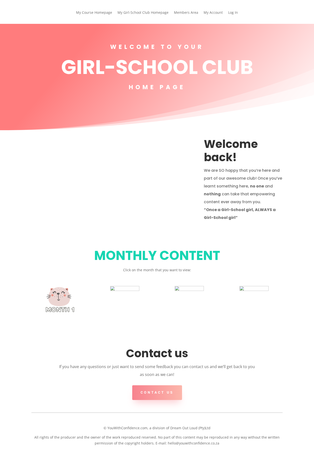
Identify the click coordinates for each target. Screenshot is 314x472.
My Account (213, 13)
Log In (233, 13)
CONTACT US (157, 392)
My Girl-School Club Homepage (143, 13)
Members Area (186, 13)
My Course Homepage (94, 13)
